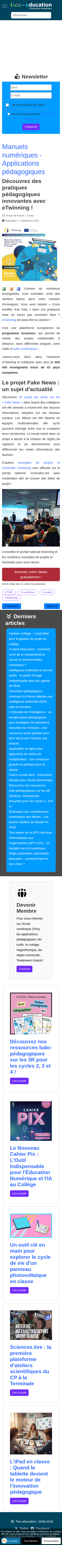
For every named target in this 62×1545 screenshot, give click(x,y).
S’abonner (31, 126)
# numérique (27, 592)
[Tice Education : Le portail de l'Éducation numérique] (31, 6)
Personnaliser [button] (51, 1541)
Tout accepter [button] (10, 1541)
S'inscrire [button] (24, 968)
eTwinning (9, 320)
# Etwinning (11, 597)
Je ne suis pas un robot (28, 105)
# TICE (9, 592)
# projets (47, 592)
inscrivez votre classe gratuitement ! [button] (31, 574)
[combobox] (31, 15)
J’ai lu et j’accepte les (32, 116)
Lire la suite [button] (19, 1080)
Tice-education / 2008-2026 (34, 1521)
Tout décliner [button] (31, 1541)
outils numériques (25, 349)
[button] (4, 1540)
